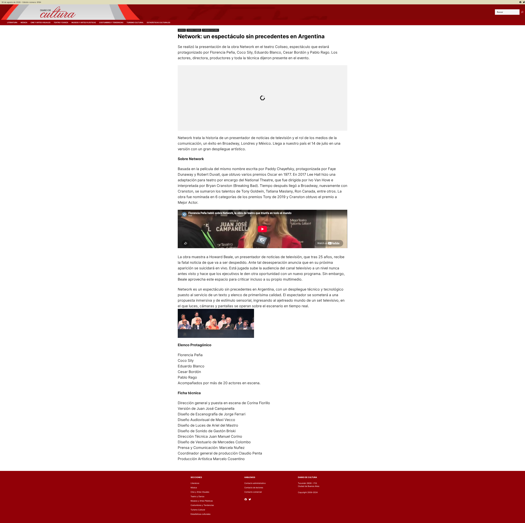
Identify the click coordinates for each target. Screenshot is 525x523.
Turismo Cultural (210, 30)
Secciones (196, 477)
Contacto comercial (253, 492)
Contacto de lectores (253, 487)
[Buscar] (522, 12)
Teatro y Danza (194, 30)
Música (182, 30)
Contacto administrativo (255, 483)
